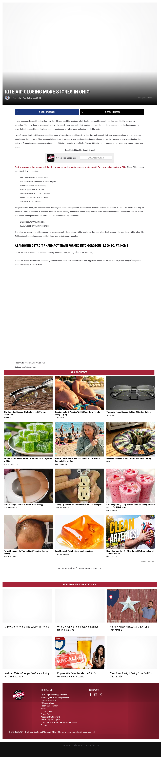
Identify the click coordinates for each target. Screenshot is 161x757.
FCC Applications (47, 703)
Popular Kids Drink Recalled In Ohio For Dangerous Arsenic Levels (77, 675)
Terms (43, 709)
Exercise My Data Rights (50, 720)
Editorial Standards (48, 700)
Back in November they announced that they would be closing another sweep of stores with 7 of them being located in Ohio (70, 167)
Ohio (34, 363)
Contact (44, 725)
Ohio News (40, 363)
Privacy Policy (46, 714)
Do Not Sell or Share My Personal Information (59, 722)
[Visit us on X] (101, 694)
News (34, 367)
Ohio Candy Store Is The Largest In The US (27, 626)
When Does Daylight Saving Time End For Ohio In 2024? (131, 675)
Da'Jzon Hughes (16, 98)
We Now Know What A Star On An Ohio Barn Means (129, 628)
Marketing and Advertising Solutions (55, 698)
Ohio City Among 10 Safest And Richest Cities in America (77, 628)
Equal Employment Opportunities (54, 695)
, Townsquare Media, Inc (70, 732)
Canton (28, 363)
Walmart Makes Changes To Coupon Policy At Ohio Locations (27, 675)
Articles (28, 367)
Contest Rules (46, 711)
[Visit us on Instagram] (96, 694)
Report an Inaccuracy (49, 706)
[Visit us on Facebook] (91, 694)
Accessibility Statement (50, 717)
